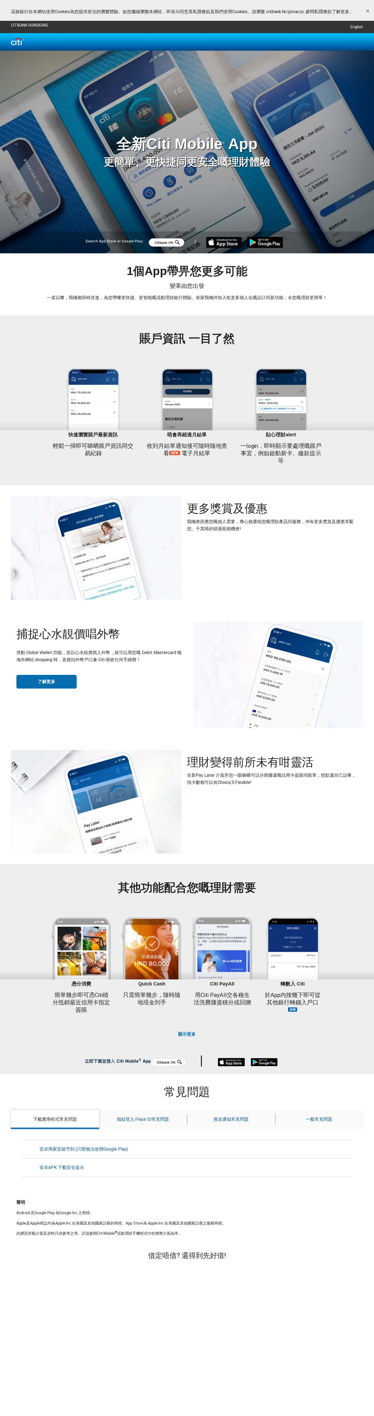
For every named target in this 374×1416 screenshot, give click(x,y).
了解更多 (46, 681)
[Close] (368, 11)
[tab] (55, 1119)
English (356, 27)
